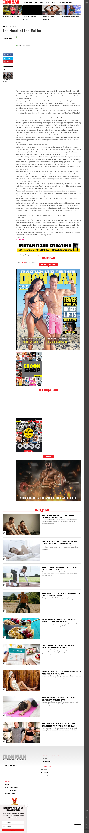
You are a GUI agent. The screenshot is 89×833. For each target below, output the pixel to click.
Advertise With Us (11, 793)
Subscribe (28, 2)
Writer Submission (11, 790)
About (45, 758)
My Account (44, 773)
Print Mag (39, 2)
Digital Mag (50, 2)
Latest (5, 26)
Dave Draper (8, 38)
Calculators (46, 761)
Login (38, 255)
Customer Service (46, 776)
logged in (24, 262)
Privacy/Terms (77, 824)
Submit (13, 830)
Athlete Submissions (11, 787)
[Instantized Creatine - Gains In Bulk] (48, 251)
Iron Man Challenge (65, 2)
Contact (7, 784)
